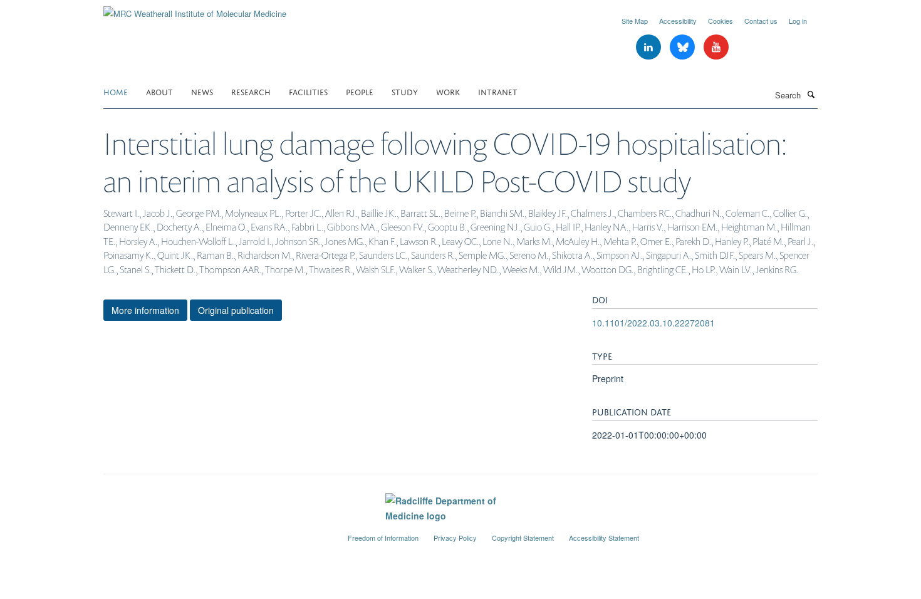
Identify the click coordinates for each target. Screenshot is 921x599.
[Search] (811, 94)
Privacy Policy (455, 538)
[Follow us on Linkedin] (649, 47)
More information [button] (145, 310)
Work (448, 91)
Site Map (635, 21)
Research (251, 91)
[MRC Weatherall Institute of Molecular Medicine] (194, 9)
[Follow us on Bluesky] (683, 47)
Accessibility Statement (604, 538)
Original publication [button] (236, 310)
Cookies (720, 21)
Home (115, 91)
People (359, 91)
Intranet (498, 91)
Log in (798, 21)
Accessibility (678, 21)
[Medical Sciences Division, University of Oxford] (216, 532)
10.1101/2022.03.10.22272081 (653, 322)
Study (405, 91)
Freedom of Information (383, 538)
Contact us (761, 21)
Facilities (308, 91)
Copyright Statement (523, 538)
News (202, 91)
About (159, 91)
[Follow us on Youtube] (716, 47)
